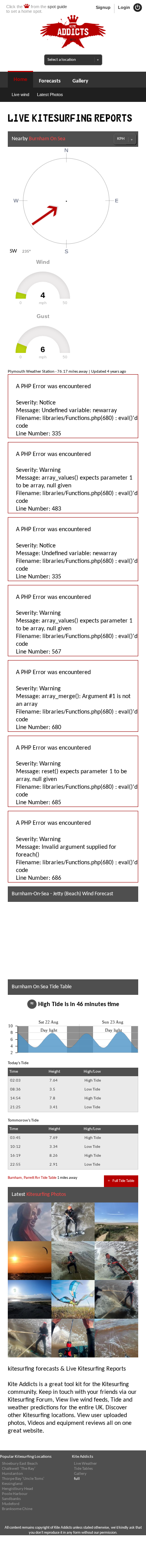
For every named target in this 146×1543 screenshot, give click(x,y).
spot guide (57, 6)
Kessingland (12, 1484)
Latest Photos (50, 94)
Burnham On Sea (47, 139)
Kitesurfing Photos (46, 1194)
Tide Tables (83, 1469)
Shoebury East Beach (20, 1464)
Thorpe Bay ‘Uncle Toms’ (23, 1479)
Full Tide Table (121, 1181)
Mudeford (10, 1504)
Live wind (20, 94)
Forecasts (50, 81)
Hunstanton (12, 1474)
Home (20, 80)
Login (124, 7)
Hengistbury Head (17, 1489)
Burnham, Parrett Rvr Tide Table (32, 1178)
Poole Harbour (15, 1494)
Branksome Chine (17, 1509)
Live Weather (85, 1464)
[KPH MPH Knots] (125, 139)
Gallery (80, 81)
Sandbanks (11, 1499)
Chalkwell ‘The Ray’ (18, 1469)
